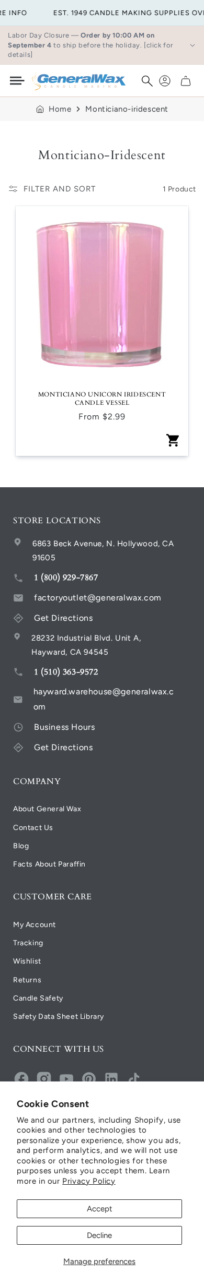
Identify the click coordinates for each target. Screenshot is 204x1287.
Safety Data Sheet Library (58, 1016)
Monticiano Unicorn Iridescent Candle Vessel (102, 398)
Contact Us (33, 827)
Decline (99, 1235)
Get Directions (63, 618)
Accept (99, 1208)
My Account (34, 924)
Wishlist (27, 961)
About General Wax (47, 808)
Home (60, 109)
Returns (27, 980)
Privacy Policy (88, 1181)
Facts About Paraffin (49, 864)
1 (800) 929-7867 (66, 577)
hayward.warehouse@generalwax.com (103, 699)
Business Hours (64, 727)
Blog (21, 845)
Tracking (28, 943)
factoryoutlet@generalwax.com (98, 598)
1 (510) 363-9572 (66, 672)
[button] (147, 81)
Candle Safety (38, 998)
